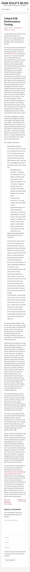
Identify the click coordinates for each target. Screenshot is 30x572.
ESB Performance (12, 54)
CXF (9, 30)
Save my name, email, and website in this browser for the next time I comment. (15, 554)
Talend (13, 30)
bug (11, 186)
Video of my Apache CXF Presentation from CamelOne (8, 502)
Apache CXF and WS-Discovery (22, 500)
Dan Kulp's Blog (15, 3)
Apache (6, 30)
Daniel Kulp (19, 28)
